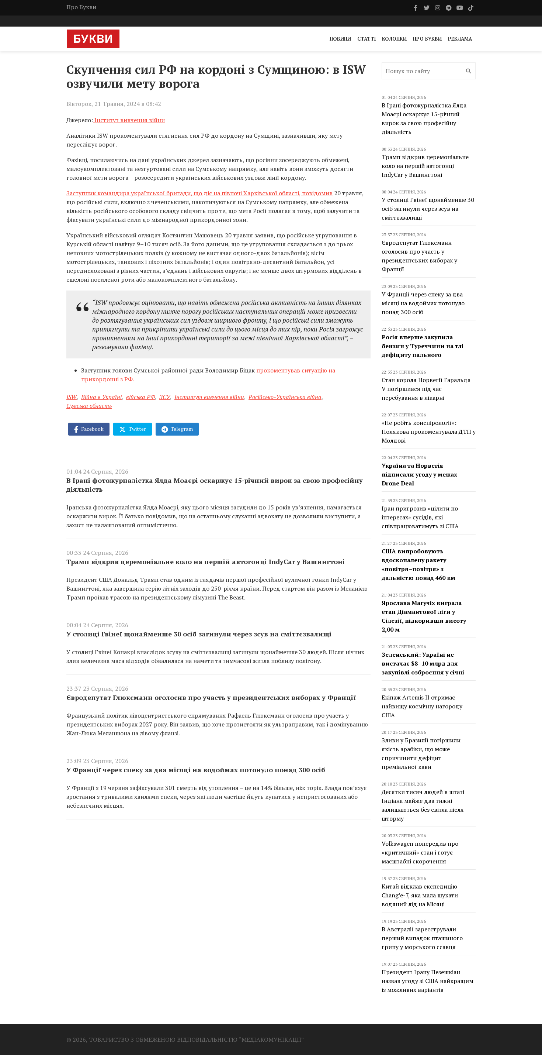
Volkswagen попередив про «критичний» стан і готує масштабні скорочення (420, 852)
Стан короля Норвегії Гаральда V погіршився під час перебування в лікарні (426, 389)
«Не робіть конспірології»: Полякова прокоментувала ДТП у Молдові (429, 431)
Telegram (181, 428)
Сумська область (89, 406)
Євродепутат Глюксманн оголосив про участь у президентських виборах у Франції (211, 697)
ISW (71, 397)
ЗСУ (164, 397)
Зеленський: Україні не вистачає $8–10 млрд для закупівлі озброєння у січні (423, 663)
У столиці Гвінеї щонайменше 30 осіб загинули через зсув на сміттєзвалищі (198, 633)
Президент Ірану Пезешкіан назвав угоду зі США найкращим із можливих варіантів (427, 981)
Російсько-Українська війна (285, 397)
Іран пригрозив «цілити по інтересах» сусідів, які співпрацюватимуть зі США (420, 517)
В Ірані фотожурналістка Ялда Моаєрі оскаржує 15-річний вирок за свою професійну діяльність (214, 485)
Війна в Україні (101, 397)
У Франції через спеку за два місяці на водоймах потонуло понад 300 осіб (195, 769)
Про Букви (81, 7)
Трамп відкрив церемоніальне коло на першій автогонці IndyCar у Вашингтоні (205, 561)
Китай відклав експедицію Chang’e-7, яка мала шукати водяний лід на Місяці (420, 895)
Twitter (137, 428)
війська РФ (140, 397)
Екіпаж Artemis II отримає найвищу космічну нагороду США (422, 706)
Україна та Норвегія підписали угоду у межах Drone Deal (419, 474)
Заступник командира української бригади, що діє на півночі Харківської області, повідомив (199, 193)
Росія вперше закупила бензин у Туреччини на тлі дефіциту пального (422, 346)
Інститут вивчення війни (129, 120)
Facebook (92, 428)
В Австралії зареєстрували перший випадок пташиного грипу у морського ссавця (422, 938)
